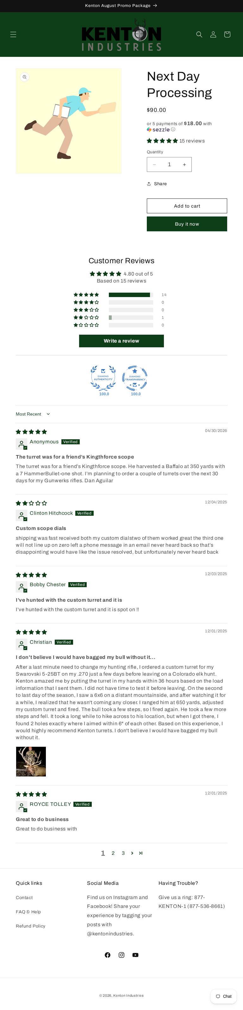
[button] (13, 34)
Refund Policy (31, 926)
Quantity (155, 152)
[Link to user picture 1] (31, 761)
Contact (24, 897)
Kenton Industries (128, 995)
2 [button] (113, 853)
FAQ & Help (28, 912)
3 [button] (123, 853)
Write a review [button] (121, 341)
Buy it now (187, 224)
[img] (31, 432)
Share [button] (160, 183)
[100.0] (103, 378)
